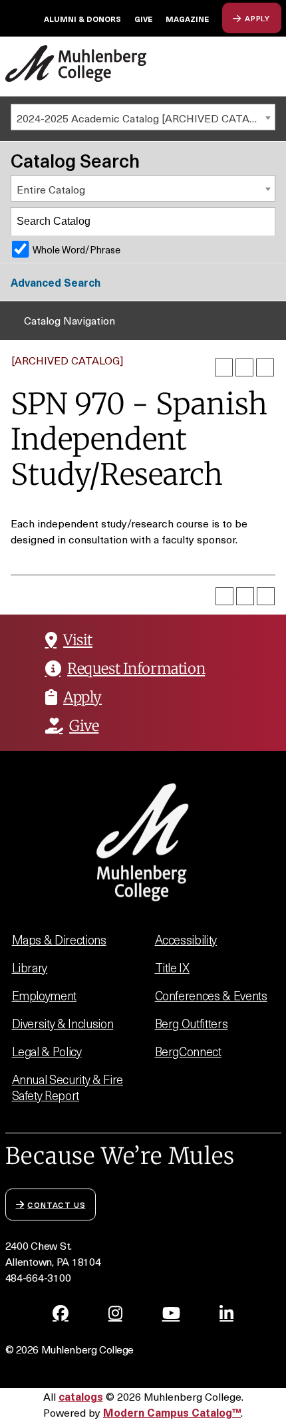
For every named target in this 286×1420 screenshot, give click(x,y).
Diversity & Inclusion (63, 1023)
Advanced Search (55, 282)
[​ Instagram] (115, 1313)
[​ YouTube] (171, 1313)
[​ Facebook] (61, 1313)
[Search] (261, 221)
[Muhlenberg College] (76, 63)
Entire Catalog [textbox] (51, 189)
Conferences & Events (211, 995)
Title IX (172, 967)
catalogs (81, 1396)
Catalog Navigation (69, 320)
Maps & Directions (59, 939)
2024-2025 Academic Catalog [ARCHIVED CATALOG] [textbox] (145, 118)
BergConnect (188, 1051)
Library (30, 967)
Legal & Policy (47, 1051)
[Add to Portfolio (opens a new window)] (224, 367)
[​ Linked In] (226, 1313)
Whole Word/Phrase (76, 249)
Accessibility (186, 939)
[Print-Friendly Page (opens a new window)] (244, 367)
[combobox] (143, 117)
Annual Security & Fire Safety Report (67, 1087)
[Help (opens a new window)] (265, 367)
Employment (44, 995)
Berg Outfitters (191, 1023)
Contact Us (56, 1204)
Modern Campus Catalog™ (172, 1412)
